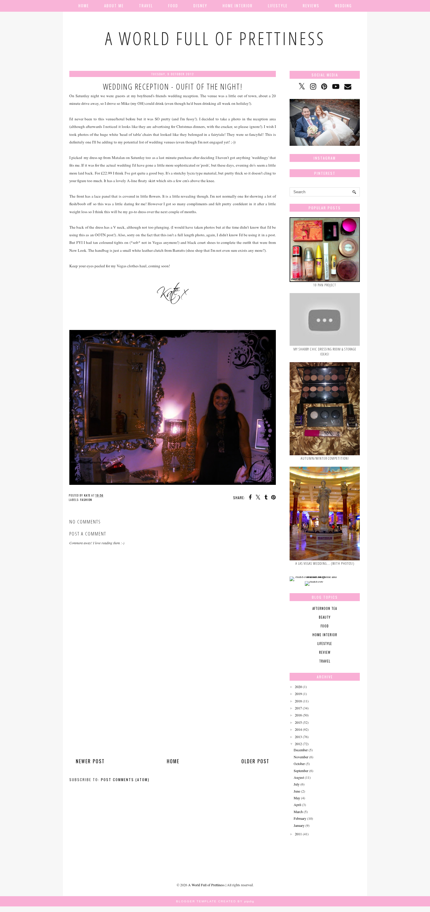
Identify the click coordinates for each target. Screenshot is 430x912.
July (297, 784)
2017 (298, 708)
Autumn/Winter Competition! (325, 458)
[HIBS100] (314, 581)
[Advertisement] (172, 713)
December (301, 749)
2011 (298, 833)
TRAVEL (146, 5)
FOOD (173, 5)
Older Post (255, 761)
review (325, 652)
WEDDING (343, 5)
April (297, 804)
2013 (298, 736)
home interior (324, 634)
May (297, 797)
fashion (86, 499)
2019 (298, 693)
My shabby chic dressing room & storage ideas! (324, 352)
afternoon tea (324, 608)
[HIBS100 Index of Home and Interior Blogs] (314, 576)
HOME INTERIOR (238, 5)
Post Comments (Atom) (125, 779)
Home (83, 5)
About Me (114, 5)
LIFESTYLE (278, 5)
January (299, 825)
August (299, 777)
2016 (298, 715)
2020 (298, 686)
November (301, 756)
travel (324, 661)
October (299, 763)
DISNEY (200, 5)
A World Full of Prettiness (215, 38)
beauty (325, 617)
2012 (298, 743)
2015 (298, 722)
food (325, 626)
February (300, 818)
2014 (298, 729)
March (298, 811)
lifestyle (324, 643)
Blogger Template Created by (215, 901)
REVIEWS (311, 5)
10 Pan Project (324, 285)
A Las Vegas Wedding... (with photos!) (324, 563)
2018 (298, 701)
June (297, 791)
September (301, 770)
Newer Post (90, 761)
